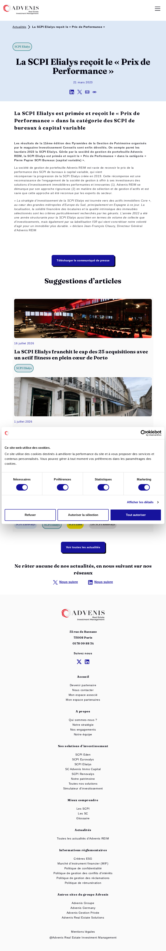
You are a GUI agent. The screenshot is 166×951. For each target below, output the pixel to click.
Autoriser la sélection (83, 515)
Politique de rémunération (83, 882)
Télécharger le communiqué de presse (83, 260)
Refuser (30, 515)
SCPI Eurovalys (83, 759)
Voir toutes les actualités (83, 547)
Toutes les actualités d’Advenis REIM (83, 838)
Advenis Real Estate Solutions (83, 917)
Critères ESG (83, 858)
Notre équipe (83, 734)
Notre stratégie (83, 724)
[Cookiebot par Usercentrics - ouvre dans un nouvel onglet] (143, 433)
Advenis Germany (83, 907)
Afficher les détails (140, 502)
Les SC (83, 813)
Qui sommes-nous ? (83, 719)
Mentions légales (83, 931)
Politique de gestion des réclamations (83, 878)
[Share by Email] (89, 91)
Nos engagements (83, 729)
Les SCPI (83, 808)
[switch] (62, 487)
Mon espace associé (83, 694)
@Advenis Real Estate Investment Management (83, 937)
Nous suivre (68, 582)
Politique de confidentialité (83, 868)
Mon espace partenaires (83, 699)
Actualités (19, 26)
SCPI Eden (82, 754)
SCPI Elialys (83, 764)
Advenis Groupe (83, 903)
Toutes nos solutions (83, 783)
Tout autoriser (136, 515)
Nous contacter (83, 690)
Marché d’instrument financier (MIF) (83, 863)
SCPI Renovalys (83, 774)
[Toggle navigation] (157, 9)
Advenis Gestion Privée (83, 912)
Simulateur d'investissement (83, 788)
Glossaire (83, 818)
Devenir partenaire (83, 685)
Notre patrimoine (83, 778)
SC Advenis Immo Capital (83, 769)
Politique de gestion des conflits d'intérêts (83, 873)
